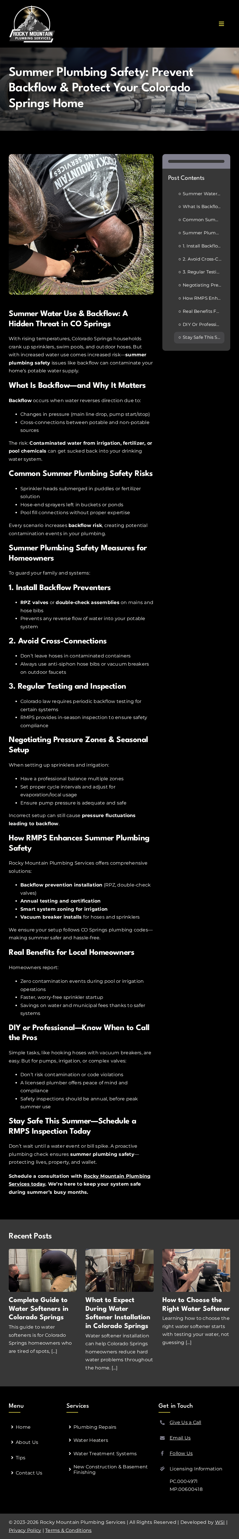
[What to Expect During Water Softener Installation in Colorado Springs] (119, 1270)
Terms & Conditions (68, 1530)
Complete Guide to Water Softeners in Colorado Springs (38, 1309)
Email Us (180, 1438)
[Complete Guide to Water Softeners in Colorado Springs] (43, 1270)
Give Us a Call (185, 1422)
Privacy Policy (25, 1530)
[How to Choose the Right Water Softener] (196, 1270)
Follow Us (181, 1453)
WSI (220, 1522)
